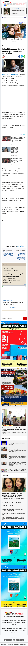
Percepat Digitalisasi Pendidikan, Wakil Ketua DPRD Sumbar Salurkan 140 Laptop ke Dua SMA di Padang (14, 429)
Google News (20, 246)
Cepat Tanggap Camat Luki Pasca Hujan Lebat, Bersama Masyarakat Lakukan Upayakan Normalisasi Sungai (13, 274)
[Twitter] (8, 640)
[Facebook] (5, 640)
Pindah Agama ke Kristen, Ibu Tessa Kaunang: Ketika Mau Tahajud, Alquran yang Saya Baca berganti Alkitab (13, 495)
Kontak (4, 622)
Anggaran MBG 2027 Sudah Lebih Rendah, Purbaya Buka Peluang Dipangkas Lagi (12, 280)
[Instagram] (14, 640)
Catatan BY (13, 620)
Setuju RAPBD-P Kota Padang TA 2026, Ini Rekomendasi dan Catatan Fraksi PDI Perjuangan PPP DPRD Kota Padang (13, 504)
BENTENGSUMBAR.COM (10, 74)
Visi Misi (23, 622)
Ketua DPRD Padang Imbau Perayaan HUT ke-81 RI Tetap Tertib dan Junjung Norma (17, 470)
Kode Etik (9, 628)
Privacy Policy (17, 622)
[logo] (14, 615)
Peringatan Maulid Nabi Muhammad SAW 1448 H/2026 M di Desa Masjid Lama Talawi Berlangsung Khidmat (13, 268)
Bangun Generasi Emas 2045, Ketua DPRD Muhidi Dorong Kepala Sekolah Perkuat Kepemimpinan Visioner (13, 518)
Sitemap (14, 624)
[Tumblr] (19, 640)
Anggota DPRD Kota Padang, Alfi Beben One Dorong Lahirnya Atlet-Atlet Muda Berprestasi (17, 443)
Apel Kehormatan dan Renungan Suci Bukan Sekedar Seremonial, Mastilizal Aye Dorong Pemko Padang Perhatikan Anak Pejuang (17, 457)
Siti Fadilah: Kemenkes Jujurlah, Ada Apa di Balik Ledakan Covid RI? (8, 253)
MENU (4, 18)
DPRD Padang (5, 620)
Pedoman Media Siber (19, 628)
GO (25, 318)
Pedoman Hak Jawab (8, 630)
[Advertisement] (14, 100)
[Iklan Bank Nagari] (14, 564)
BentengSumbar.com (13, 644)
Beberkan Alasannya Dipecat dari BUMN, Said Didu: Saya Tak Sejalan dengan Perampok (21, 255)
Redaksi (4, 628)
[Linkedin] (17, 640)
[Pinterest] (11, 640)
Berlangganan (21, 620)
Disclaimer (9, 622)
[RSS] (22, 640)
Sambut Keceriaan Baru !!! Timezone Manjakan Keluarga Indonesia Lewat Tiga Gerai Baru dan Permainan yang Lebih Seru (12, 509)
